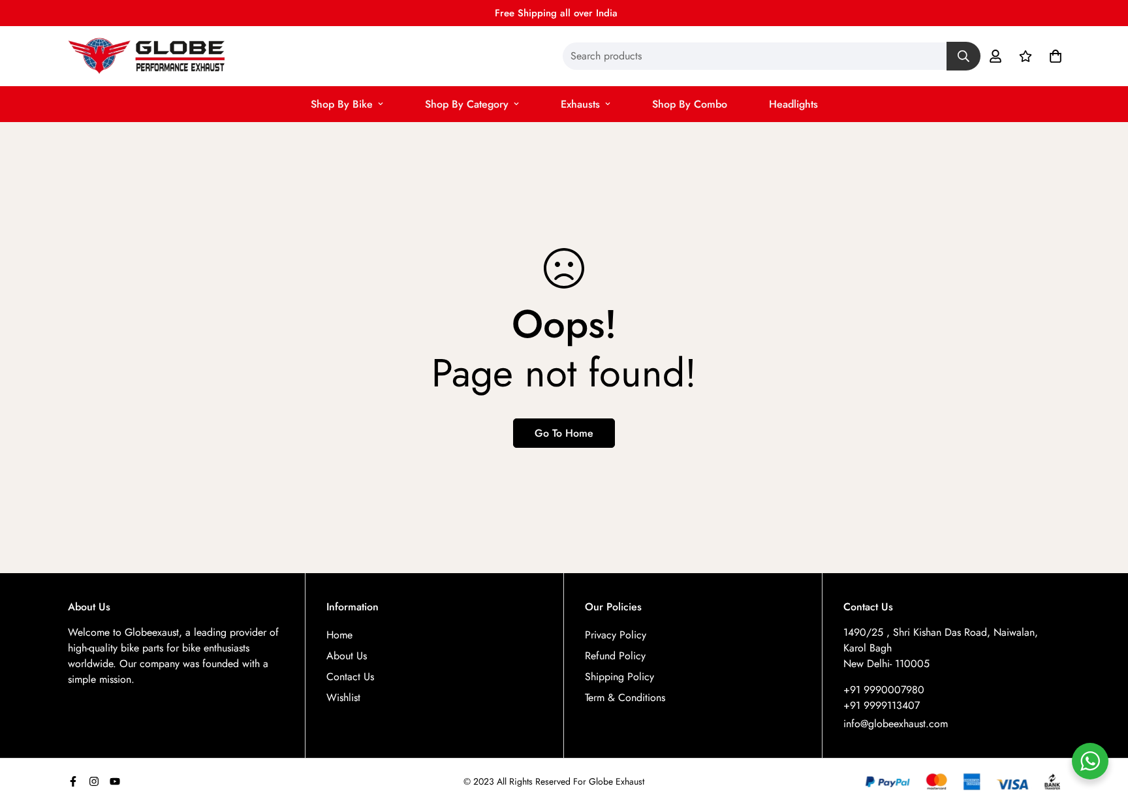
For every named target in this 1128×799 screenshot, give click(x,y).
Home (339, 634)
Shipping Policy (619, 676)
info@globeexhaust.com (895, 723)
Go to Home (564, 433)
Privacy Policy (615, 634)
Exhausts (580, 104)
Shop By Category (467, 104)
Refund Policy (615, 655)
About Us (346, 655)
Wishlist (343, 697)
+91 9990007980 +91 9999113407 (883, 697)
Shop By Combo (689, 104)
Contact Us (350, 676)
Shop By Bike (342, 104)
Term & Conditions (625, 697)
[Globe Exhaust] (146, 56)
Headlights (793, 104)
